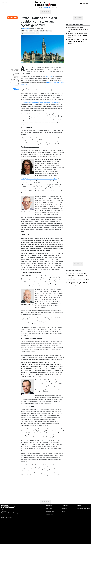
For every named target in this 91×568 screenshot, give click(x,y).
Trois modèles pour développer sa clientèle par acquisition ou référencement (77, 284)
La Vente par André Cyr (50, 514)
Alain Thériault (25, 28)
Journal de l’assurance (50, 511)
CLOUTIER (36, 30)
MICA (47, 30)
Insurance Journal (49, 517)
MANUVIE (42, 30)
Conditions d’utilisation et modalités (7, 512)
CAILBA (30, 30)
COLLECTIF (54, 7)
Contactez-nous (4, 511)
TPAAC (37, 33)
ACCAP (22, 30)
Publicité (63, 511)
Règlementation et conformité (27, 33)
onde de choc (49, 76)
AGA (27, 30)
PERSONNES (46, 7)
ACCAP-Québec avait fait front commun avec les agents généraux (39, 179)
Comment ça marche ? (16, 89)
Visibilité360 (64, 508)
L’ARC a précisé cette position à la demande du (39, 102)
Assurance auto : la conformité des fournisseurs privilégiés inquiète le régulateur (77, 35)
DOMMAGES (38, 7)
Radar (47, 513)
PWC (51, 30)
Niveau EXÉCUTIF (49, 508)
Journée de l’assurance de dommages (83, 508)
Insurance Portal (9, 517)
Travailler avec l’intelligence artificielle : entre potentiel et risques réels (78, 29)
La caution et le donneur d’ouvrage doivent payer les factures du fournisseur (77, 41)
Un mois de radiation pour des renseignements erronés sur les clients (78, 278)
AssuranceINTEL (65, 513)
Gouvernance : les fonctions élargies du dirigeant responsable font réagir (78, 274)
